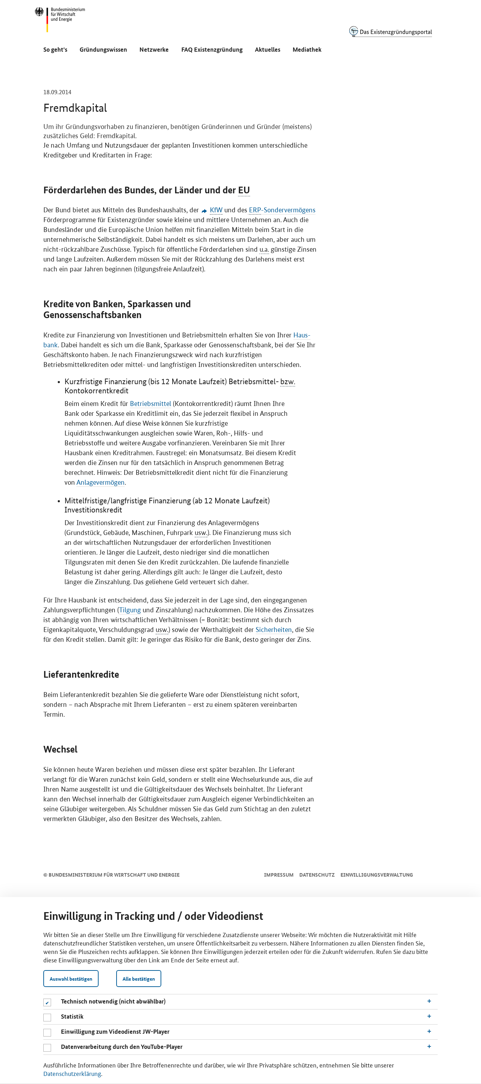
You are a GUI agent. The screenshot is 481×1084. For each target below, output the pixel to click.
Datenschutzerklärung (72, 1073)
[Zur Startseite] (390, 31)
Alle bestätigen (139, 978)
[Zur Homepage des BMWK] (60, 23)
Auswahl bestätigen (71, 978)
